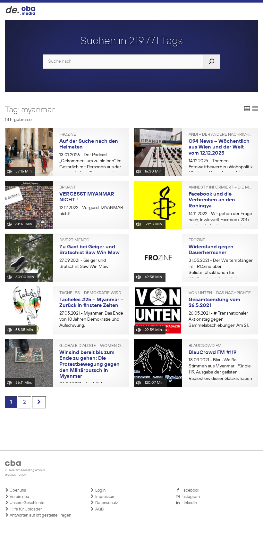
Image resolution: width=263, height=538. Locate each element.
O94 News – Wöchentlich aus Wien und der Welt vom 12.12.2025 (219, 147)
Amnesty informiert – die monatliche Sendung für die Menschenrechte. (221, 187)
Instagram (190, 497)
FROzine (67, 135)
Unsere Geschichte (26, 503)
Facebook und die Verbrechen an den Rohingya (212, 200)
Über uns (17, 490)
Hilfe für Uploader (25, 509)
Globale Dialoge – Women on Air (91, 346)
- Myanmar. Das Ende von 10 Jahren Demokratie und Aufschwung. (91, 319)
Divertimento (74, 240)
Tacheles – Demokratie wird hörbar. (91, 293)
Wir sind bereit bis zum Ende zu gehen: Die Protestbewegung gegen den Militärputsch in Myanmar (89, 364)
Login (100, 490)
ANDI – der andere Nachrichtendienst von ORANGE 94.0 (221, 135)
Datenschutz (106, 503)
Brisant (67, 187)
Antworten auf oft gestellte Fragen (40, 515)
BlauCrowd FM (205, 346)
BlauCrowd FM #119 (212, 352)
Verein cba (19, 497)
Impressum (104, 497)
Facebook (189, 490)
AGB (99, 509)
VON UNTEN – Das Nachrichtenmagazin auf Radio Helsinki (221, 293)
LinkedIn (188, 503)
